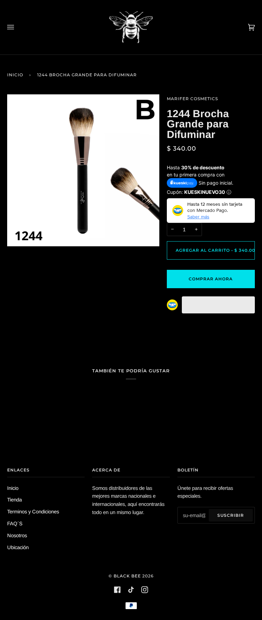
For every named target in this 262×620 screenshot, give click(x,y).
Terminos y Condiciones (33, 511)
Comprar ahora (211, 278)
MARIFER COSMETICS (192, 98)
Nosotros (17, 535)
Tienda (14, 499)
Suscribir (230, 515)
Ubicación (18, 547)
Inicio (15, 74)
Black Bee (127, 575)
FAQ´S (15, 523)
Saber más (198, 216)
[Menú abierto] (17, 27)
